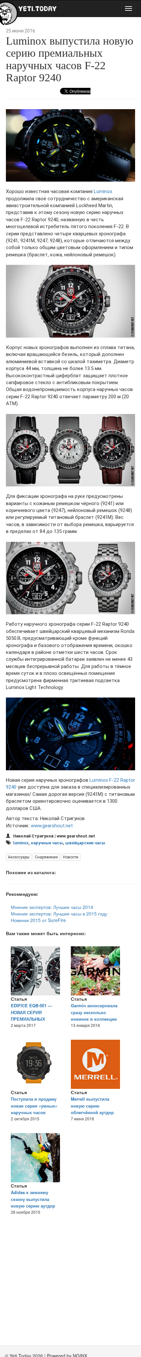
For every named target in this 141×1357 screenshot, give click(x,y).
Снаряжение (46, 857)
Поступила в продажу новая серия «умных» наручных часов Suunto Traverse (34, 1109)
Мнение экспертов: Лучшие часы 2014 (52, 907)
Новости (70, 857)
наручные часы (47, 842)
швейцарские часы (85, 842)
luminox (21, 842)
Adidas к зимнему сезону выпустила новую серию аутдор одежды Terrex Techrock (36, 1202)
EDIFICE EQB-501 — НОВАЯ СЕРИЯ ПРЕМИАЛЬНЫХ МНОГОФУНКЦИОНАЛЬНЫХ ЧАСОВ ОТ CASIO (40, 1018)
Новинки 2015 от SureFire (38, 920)
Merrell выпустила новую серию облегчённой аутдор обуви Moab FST (92, 1109)
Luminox (103, 191)
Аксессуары (19, 857)
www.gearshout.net (52, 826)
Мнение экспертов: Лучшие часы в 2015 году (59, 913)
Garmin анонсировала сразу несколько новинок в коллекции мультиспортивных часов (94, 1018)
